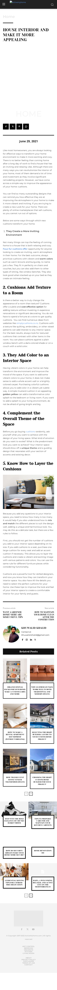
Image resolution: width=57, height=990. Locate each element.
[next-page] (31, 794)
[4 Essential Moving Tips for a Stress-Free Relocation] (14, 871)
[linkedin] (31, 639)
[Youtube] (33, 929)
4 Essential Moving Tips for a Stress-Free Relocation (14, 882)
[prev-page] (26, 794)
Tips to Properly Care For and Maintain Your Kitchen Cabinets (42, 822)
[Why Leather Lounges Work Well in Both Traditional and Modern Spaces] (42, 670)
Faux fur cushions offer (15, 249)
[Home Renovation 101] (42, 842)
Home (9, 17)
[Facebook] (6, 127)
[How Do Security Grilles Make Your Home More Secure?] (14, 842)
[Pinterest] (19, 127)
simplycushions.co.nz (27, 323)
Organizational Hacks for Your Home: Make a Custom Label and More (15, 690)
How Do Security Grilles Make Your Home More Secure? (14, 853)
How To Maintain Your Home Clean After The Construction (44, 616)
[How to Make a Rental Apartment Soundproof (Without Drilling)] (15, 716)
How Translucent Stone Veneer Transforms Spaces (15, 779)
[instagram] (27, 639)
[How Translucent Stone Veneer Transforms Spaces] (15, 761)
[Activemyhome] (28, 4)
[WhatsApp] (26, 127)
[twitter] (35, 639)
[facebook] (22, 639)
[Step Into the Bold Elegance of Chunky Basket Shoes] (14, 810)
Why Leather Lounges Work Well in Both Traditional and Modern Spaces (42, 690)
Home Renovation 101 (43, 852)
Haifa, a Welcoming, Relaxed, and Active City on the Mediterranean (43, 883)
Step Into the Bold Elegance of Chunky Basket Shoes (14, 821)
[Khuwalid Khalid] (11, 634)
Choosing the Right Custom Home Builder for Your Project (42, 780)
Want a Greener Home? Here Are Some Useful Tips (13, 614)
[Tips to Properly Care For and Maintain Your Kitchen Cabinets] (42, 810)
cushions (30, 431)
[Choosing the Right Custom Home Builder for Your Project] (42, 761)
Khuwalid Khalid (33, 628)
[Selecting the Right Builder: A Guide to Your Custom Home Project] (42, 716)
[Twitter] (12, 127)
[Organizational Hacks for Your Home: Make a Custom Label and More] (15, 670)
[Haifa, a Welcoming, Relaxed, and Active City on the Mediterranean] (42, 871)
